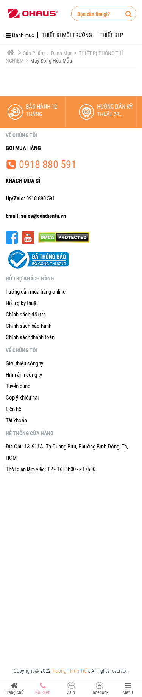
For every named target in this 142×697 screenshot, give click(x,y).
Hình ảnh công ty (24, 374)
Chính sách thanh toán (30, 337)
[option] (35, 112)
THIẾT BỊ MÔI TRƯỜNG (67, 35)
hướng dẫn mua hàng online (36, 291)
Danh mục (62, 53)
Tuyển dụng (18, 386)
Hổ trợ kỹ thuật (22, 303)
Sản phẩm (34, 53)
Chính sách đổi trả (26, 314)
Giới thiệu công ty (24, 363)
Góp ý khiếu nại (22, 397)
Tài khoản (16, 420)
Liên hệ (13, 409)
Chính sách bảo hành (28, 326)
